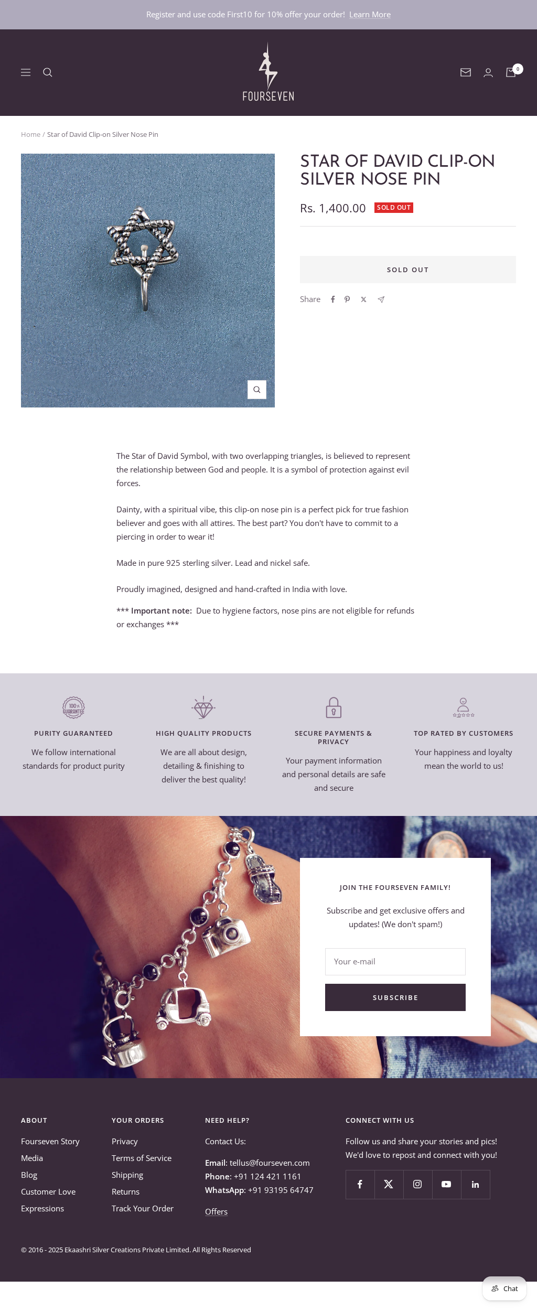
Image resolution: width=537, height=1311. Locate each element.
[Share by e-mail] (381, 299)
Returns (125, 1191)
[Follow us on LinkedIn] (475, 1184)
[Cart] (511, 72)
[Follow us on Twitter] (388, 1184)
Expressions (42, 1208)
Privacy (125, 1141)
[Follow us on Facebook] (360, 1184)
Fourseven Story (50, 1141)
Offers (216, 1211)
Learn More (370, 14)
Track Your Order (143, 1208)
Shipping (127, 1174)
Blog (29, 1174)
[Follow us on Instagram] (417, 1184)
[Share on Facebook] (333, 299)
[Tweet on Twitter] (363, 299)
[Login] (488, 72)
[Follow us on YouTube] (446, 1184)
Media (32, 1158)
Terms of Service (141, 1158)
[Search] (47, 72)
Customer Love (48, 1191)
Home (30, 134)
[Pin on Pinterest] (347, 299)
